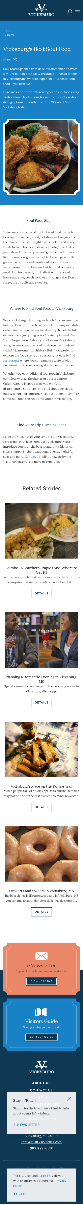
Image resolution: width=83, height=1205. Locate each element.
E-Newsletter (26, 1125)
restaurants (11, 360)
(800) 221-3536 (41, 1148)
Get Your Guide (41, 1037)
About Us (41, 1083)
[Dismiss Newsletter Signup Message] (69, 1099)
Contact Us (41, 1090)
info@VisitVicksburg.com (41, 1142)
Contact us (32, 457)
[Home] (41, 10)
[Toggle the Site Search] (69, 11)
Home (11, 35)
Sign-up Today (41, 981)
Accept (20, 1194)
